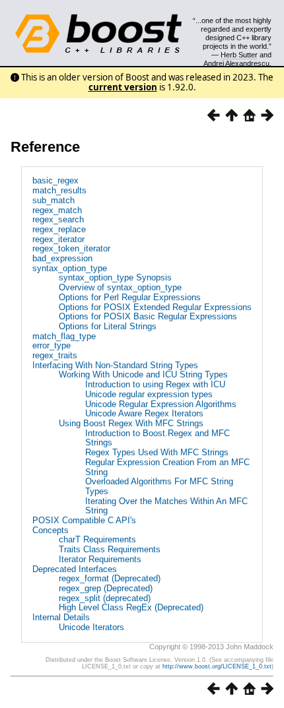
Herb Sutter (239, 55)
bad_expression (62, 258)
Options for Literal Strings (108, 326)
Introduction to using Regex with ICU (155, 384)
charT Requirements (97, 539)
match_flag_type (64, 336)
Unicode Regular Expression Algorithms (160, 404)
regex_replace (59, 229)
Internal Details (61, 617)
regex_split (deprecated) (105, 598)
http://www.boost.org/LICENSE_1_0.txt (216, 666)
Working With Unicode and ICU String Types (143, 374)
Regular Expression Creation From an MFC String (167, 467)
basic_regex (55, 180)
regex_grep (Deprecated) (106, 588)
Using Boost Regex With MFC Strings (131, 423)
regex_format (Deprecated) (109, 578)
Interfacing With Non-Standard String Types (115, 365)
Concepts (50, 530)
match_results (59, 190)
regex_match (57, 210)
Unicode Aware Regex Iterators (144, 413)
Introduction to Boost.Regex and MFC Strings (157, 438)
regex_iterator (58, 239)
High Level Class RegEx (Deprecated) (131, 607)
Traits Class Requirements (109, 549)
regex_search (58, 219)
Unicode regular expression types (149, 394)
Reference (45, 147)
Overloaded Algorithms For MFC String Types (159, 486)
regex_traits (54, 355)
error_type (51, 345)
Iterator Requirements (100, 559)
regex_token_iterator (71, 248)
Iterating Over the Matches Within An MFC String (166, 506)
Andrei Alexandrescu (236, 63)
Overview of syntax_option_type (120, 287)
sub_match (53, 200)
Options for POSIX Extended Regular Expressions (155, 307)
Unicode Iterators (91, 627)
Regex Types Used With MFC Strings (157, 452)
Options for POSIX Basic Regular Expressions (148, 316)
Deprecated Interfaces (74, 569)
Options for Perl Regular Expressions (130, 297)
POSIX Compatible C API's (84, 520)
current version (123, 87)
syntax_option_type (69, 268)
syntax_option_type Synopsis (115, 277)
